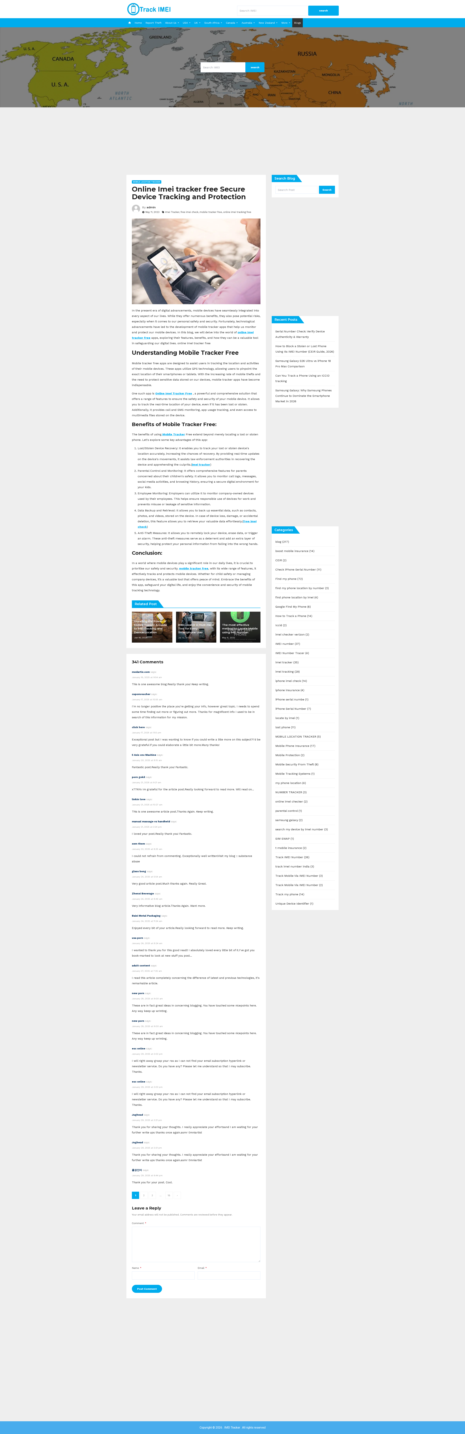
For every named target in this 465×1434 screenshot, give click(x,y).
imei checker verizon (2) (292, 634)
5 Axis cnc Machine (144, 754)
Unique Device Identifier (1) (294, 903)
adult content (141, 965)
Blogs (297, 22)
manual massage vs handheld (151, 821)
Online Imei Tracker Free (173, 393)
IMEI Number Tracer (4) (292, 653)
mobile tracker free (211, 212)
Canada (230, 22)
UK (196, 22)
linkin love (138, 799)
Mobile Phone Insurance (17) (295, 746)
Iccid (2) (281, 625)
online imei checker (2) (291, 801)
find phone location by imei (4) (296, 597)
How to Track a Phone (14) (293, 616)
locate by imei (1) (287, 718)
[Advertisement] (232, 143)
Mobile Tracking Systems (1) (295, 773)
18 (169, 1195)
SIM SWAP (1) (284, 838)
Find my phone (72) (289, 579)
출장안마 (137, 1170)
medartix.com (141, 671)
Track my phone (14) (289, 894)
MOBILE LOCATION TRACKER (146, 182)
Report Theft (153, 22)
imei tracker (201, 464)
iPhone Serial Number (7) (293, 708)
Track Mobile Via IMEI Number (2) (299, 885)
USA (185, 22)
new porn (138, 993)
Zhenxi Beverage (143, 893)
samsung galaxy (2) (289, 820)
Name (136, 1267)
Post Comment (147, 1288)
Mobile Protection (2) (289, 755)
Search (326, 189)
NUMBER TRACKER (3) (291, 792)
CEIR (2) (280, 560)
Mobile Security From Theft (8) (296, 764)
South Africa (211, 22)
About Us (170, 22)
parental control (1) (288, 811)
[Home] (129, 22)
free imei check (189, 212)
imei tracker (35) (287, 662)
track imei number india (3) (294, 866)
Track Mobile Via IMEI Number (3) (299, 875)
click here (138, 727)
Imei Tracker (172, 212)
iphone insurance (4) (289, 690)
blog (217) (282, 541)
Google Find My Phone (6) (293, 606)
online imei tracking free (237, 212)
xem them (138, 843)
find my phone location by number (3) (302, 588)
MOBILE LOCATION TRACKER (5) (298, 736)
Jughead (137, 1114)
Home (138, 22)
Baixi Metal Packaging (146, 915)
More (284, 22)
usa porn (137, 937)
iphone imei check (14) (291, 681)
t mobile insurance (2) (290, 848)
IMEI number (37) (287, 644)
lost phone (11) (285, 727)
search (323, 10)
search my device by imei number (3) (301, 829)
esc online (138, 1048)
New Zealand (267, 22)
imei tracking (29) (287, 671)
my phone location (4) (290, 783)
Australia (247, 22)
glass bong (139, 871)
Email (202, 1267)
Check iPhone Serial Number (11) (298, 569)
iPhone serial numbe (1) (291, 699)
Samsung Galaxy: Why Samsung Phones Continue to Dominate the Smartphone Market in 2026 (303, 396)
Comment (139, 1223)
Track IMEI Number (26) (292, 857)
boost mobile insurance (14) (294, 551)
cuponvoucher (141, 694)
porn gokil (138, 777)
